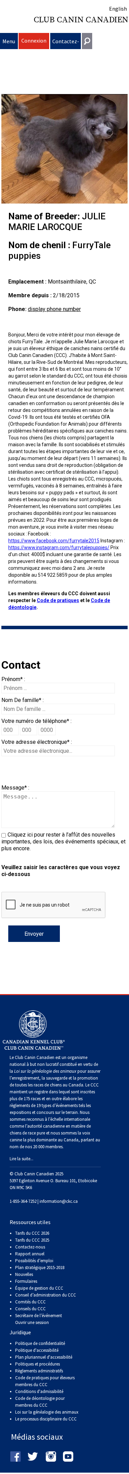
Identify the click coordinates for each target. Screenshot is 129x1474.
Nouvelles (24, 1274)
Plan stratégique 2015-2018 (39, 1267)
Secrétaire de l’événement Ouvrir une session (38, 1319)
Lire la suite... (21, 1159)
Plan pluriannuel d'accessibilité (43, 1357)
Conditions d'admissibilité (39, 1391)
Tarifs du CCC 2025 (32, 1240)
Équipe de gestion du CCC (39, 1288)
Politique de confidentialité (40, 1343)
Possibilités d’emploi (34, 1261)
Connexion (33, 40)
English (118, 8)
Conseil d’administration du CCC (45, 1295)
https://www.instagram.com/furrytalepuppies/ (58, 547)
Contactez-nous (65, 43)
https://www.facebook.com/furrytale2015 (53, 540)
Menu (8, 41)
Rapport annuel (29, 1254)
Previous (12, 149)
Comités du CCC (30, 1302)
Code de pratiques (58, 600)
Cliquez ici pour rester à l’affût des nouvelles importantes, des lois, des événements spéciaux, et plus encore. (63, 841)
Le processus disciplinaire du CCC (46, 1419)
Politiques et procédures (37, 1364)
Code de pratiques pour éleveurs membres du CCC (45, 1381)
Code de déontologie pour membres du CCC (40, 1401)
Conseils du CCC (30, 1309)
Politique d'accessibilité (36, 1350)
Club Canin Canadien (81, 20)
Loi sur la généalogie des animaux (46, 1412)
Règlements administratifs (39, 1371)
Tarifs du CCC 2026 (32, 1233)
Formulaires (26, 1281)
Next (117, 149)
